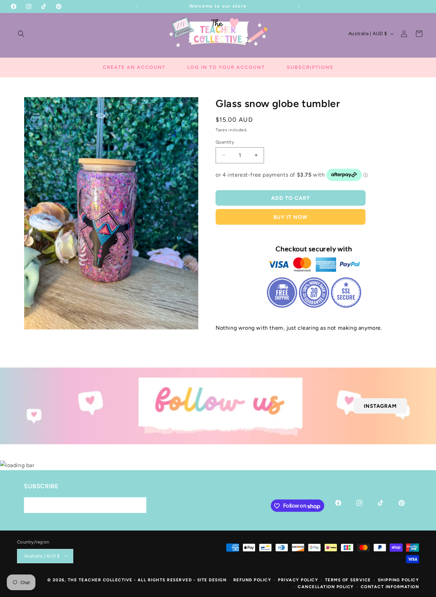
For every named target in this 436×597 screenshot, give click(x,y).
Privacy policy (298, 579)
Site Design (212, 579)
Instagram (380, 406)
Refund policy (252, 579)
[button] (21, 33)
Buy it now (291, 217)
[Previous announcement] (137, 6)
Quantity (225, 141)
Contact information (390, 586)
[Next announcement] (298, 6)
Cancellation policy (326, 586)
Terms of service (348, 579)
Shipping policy (398, 579)
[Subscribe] (138, 505)
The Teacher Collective (100, 579)
